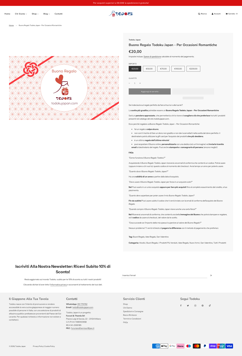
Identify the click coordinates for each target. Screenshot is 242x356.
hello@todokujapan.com (82, 307)
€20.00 (135, 68)
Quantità (133, 78)
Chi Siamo (127, 307)
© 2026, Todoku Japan (17, 346)
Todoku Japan (135, 40)
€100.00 (178, 68)
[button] (193, 91)
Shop (125, 304)
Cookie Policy (49, 346)
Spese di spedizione (152, 56)
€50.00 (149, 68)
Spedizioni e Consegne (133, 311)
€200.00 (193, 68)
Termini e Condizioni (132, 318)
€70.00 (163, 68)
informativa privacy (58, 284)
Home (11, 25)
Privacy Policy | (38, 346)
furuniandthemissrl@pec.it (82, 328)
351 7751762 (82, 304)
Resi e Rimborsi (130, 315)
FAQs (125, 322)
